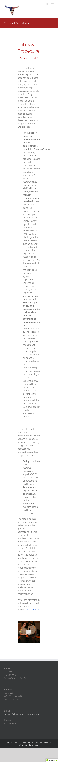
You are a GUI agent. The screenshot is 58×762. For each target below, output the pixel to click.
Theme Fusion (33, 745)
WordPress (23, 745)
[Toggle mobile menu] (52, 4)
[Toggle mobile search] (47, 4)
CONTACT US (33, 609)
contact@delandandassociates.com (22, 714)
